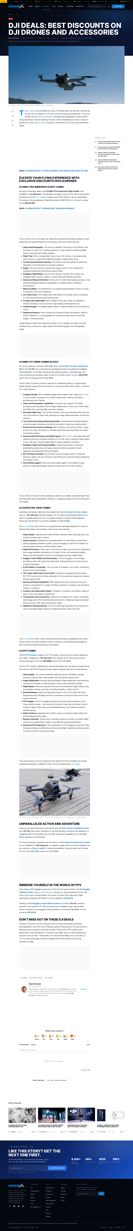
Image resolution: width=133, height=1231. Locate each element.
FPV (47, 1210)
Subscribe (118, 6)
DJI (17, 14)
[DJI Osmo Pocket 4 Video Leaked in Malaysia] (22, 1115)
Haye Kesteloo (35, 984)
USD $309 (34, 851)
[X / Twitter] (10, 1206)
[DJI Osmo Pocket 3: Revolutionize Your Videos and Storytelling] (52, 1115)
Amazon (33, 1200)
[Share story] (13, 116)
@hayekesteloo (43, 995)
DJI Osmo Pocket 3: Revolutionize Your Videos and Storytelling (50, 1126)
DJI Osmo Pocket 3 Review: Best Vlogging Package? (77, 1126)
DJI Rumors (49, 1194)
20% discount (47, 892)
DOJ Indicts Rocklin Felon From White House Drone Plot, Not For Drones (108, 168)
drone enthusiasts (46, 117)
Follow (83, 989)
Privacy (104, 1227)
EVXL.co (31, 993)
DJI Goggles (42, 197)
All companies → (36, 1207)
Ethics (63, 1197)
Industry (80, 6)
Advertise (64, 1194)
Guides (60, 6)
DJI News (45, 6)
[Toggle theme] (109, 6)
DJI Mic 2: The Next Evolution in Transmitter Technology (108, 1126)
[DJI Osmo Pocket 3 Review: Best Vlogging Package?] (81, 1115)
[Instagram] (22, 1206)
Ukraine (48, 1207)
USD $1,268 (65, 521)
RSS (123, 1227)
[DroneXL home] (16, 6)
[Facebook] (14, 1206)
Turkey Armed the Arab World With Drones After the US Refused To (109, 148)
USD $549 (31, 912)
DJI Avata (27, 526)
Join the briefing (57, 1168)
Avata (44, 518)
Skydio (33, 1194)
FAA (54, 6)
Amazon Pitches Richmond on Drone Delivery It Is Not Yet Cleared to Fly (109, 161)
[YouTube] (18, 1206)
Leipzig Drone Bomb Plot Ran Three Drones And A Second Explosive (109, 142)
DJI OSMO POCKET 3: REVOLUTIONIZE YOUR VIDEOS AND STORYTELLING (56, 171)
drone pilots (75, 764)
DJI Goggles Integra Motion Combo (45, 903)
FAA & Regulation (51, 1200)
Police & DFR (49, 1203)
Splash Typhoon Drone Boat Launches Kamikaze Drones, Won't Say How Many (109, 154)
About (63, 1188)
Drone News (49, 1188)
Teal (32, 1203)
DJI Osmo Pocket (35, 977)
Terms (111, 1227)
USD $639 (68, 898)
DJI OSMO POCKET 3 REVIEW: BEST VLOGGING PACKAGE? (50, 208)
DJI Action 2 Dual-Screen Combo (76, 842)
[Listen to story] (13, 121)
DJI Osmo (23, 977)
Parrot (32, 1197)
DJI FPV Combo (29, 655)
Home (30, 6)
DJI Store (31, 111)
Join (101, 1193)
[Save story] (13, 111)
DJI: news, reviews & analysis (57, 1080)
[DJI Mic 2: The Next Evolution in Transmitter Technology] (111, 1115)
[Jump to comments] (13, 125)
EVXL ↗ (63, 1200)
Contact (63, 1191)
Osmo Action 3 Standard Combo (75, 828)
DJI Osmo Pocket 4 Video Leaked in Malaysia (17, 1126)
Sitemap (117, 1227)
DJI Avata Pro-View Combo (75, 512)
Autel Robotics (35, 1191)
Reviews (70, 6)
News (37, 6)
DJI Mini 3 (69, 436)
